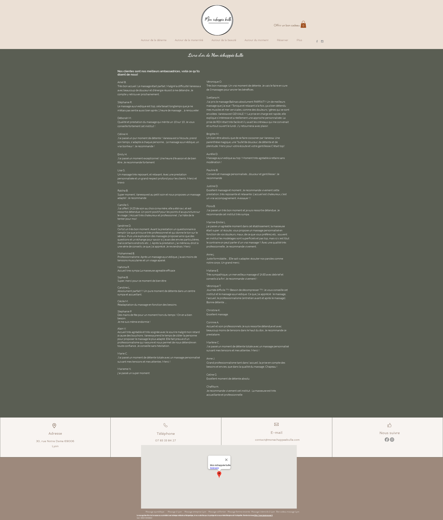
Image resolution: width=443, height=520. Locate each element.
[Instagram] (392, 439)
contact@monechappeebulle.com (277, 439)
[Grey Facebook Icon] (317, 41)
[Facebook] (387, 439)
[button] (303, 24)
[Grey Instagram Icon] (322, 41)
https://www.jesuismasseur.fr (263, 515)
